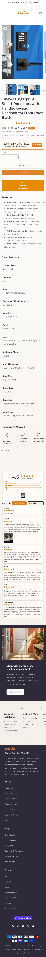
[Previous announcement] (4, 2)
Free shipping (15, 131)
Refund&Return (11, 898)
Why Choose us (11, 793)
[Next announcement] (41, 2)
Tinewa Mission (11, 804)
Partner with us (11, 799)
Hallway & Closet (12, 856)
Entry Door (9, 846)
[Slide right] (43, 90)
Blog (6, 820)
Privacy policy (11, 949)
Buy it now (23, 172)
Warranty (8, 903)
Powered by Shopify (23, 946)
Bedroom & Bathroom (14, 851)
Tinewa (13, 946)
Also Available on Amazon (23, 185)
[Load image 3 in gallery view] (34, 89)
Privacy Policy (10, 908)
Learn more (15, 692)
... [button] (35, 531)
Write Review (19, 503)
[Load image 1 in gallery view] (11, 89)
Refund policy (36, 946)
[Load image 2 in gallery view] (23, 89)
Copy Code (37, 145)
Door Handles (10, 840)
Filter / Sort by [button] (34, 503)
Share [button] (6, 450)
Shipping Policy (11, 892)
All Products (10, 862)
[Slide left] (2, 90)
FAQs (7, 877)
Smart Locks (10, 835)
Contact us (9, 809)
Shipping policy (36, 949)
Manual (8, 882)
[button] (4, 12)
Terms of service (23, 949)
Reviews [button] (6, 503)
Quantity (5, 152)
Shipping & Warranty (14, 426)
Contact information (24, 953)
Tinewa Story (10, 788)
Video (7, 887)
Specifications (10, 257)
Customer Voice (11, 815)
